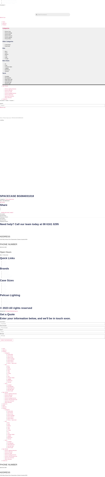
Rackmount (9, 380)
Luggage (9, 379)
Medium (9, 369)
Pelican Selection (8, 395)
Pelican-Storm (10, 361)
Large (8, 371)
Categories (5, 28)
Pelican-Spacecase (7, 117)
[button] (52, 19)
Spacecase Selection (9, 401)
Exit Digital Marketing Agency (11, 311)
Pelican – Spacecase (11, 363)
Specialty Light (10, 389)
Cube (8, 376)
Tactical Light (10, 390)
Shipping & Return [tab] (4, 217)
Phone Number (3, 325)
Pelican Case (10, 357)
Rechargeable (10, 386)
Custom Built (10, 354)
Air (8, 374)
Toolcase (9, 382)
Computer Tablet (10, 377)
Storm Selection (8, 402)
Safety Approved (10, 387)
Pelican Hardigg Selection (10, 398)
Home (1, 117)
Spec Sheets (5, 392)
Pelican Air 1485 (8, 396)
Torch (6, 383)
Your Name (2, 321)
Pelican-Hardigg (10, 358)
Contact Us (4, 403)
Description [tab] (2, 214)
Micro (8, 366)
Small (8, 367)
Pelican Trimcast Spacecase (11, 399)
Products (4, 351)
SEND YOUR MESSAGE (6, 340)
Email (1, 329)
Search (1, 103)
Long (8, 370)
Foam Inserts (10, 355)
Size (6, 364)
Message (2, 333)
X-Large (9, 373)
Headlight (9, 385)
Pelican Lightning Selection (11, 393)
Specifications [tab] (3, 215)
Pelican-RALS (10, 360)
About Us (4, 350)
